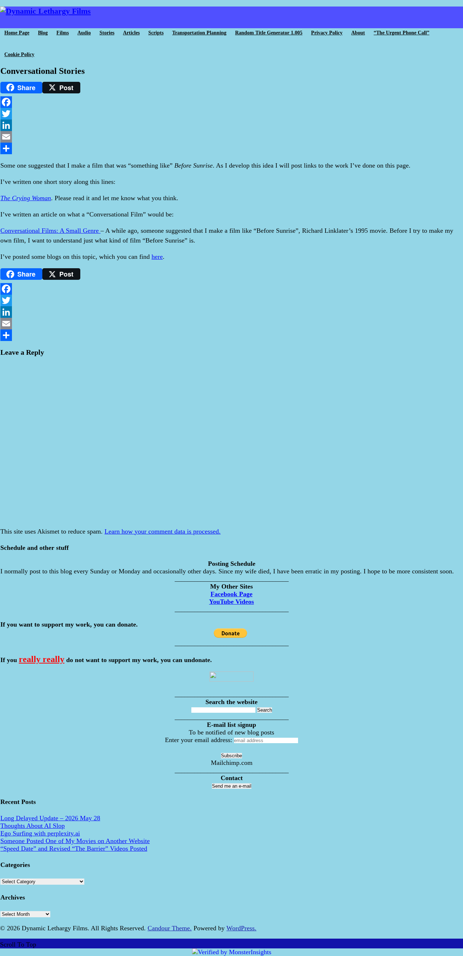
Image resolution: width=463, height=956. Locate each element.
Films (62, 32)
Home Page (16, 32)
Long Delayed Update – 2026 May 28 (50, 818)
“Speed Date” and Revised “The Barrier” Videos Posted (73, 848)
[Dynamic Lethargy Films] (45, 11)
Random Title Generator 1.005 (268, 32)
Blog (43, 32)
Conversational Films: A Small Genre (50, 230)
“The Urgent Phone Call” (401, 32)
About (358, 32)
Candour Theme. (170, 928)
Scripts (155, 32)
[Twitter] (231, 113)
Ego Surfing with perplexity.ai (40, 833)
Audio (84, 32)
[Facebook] (231, 102)
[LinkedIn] (231, 125)
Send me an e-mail (231, 786)
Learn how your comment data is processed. (163, 531)
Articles (131, 32)
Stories (106, 32)
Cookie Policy (19, 54)
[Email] (231, 137)
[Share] (231, 148)
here (157, 256)
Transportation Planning (199, 32)
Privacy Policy (327, 32)
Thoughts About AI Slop (32, 825)
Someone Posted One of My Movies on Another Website (75, 841)
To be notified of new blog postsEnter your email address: (219, 736)
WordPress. (241, 928)
